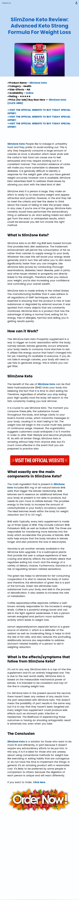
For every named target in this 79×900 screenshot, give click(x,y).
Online (29, 93)
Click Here (39, 782)
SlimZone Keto (38, 82)
